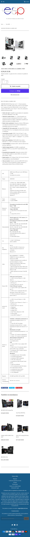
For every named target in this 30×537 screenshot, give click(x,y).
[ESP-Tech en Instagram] (17, 525)
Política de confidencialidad (15, 486)
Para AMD (8, 24)
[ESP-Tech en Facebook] (14, 525)
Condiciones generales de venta (15, 480)
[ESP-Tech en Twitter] (12, 525)
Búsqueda (15, 478)
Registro (26, 518)
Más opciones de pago (15, 94)
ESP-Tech (15, 528)
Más (3, 1)
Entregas (15, 482)
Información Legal (15, 487)
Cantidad (3, 79)
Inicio (2, 24)
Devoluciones (15, 484)
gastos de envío (13, 73)
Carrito (27, 1)
